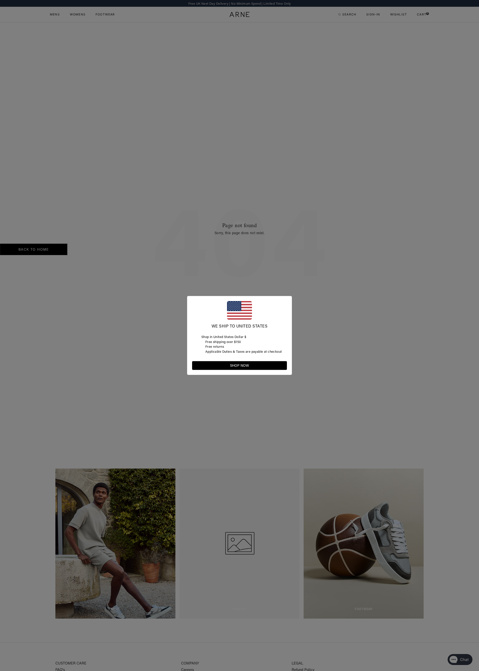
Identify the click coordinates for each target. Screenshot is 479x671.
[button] (283, 365)
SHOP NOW (239, 365)
